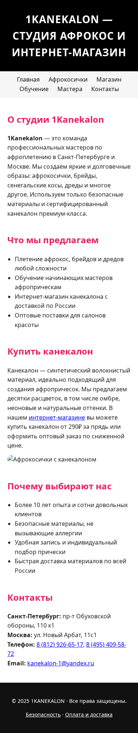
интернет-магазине (57, 417)
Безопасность (43, 714)
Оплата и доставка (89, 714)
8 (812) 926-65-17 (59, 644)
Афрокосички (68, 79)
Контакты (105, 89)
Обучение (34, 89)
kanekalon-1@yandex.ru (60, 663)
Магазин (108, 79)
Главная (28, 79)
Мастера (69, 89)
